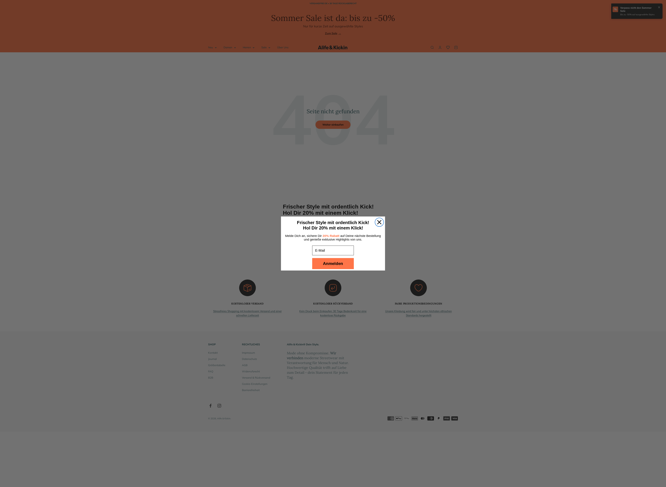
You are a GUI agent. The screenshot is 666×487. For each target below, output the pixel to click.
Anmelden (333, 263)
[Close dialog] (379, 222)
